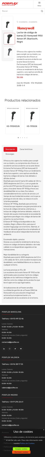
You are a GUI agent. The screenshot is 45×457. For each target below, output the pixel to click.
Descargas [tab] (10, 154)
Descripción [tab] (10, 149)
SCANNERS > (23, 22)
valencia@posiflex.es (10, 388)
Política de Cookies (27, 443)
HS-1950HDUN (13, 126)
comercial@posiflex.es (10, 342)
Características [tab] (26, 149)
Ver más (20, 77)
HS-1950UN (32, 126)
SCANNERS (33, 22)
